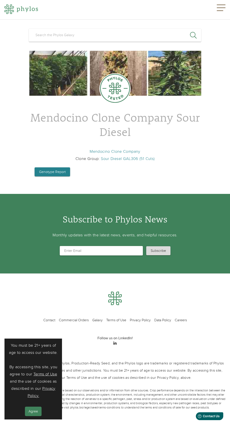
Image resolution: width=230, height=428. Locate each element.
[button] (221, 9)
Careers (181, 320)
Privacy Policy (140, 320)
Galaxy (97, 320)
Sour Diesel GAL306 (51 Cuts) (128, 158)
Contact (49, 320)
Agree (33, 411)
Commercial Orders (74, 320)
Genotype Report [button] (52, 172)
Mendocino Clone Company (115, 151)
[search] (115, 35)
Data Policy (162, 320)
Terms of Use (45, 374)
